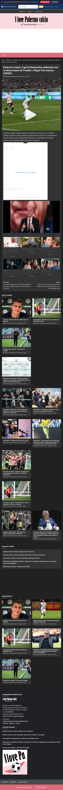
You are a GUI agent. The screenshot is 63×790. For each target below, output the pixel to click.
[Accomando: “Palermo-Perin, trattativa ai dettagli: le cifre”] (46, 308)
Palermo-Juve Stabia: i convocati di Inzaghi (14, 350)
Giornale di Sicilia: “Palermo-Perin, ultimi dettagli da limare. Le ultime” (16, 503)
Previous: (17, 285)
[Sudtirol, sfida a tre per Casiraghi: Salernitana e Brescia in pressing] (46, 609)
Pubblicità (30, 11)
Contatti (5, 723)
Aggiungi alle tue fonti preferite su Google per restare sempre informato (31, 2)
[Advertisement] (31, 40)
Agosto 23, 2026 (22, 323)
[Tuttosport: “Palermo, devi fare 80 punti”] (16, 428)
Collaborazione (39, 11)
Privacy (17, 723)
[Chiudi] (61, 2)
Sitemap (11, 723)
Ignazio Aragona (18, 716)
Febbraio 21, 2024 (25, 76)
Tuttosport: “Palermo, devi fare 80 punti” (16, 440)
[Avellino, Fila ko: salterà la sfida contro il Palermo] (16, 308)
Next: (48, 285)
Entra (41, 6)
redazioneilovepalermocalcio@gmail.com (15, 721)
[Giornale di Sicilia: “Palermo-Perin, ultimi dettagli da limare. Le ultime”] (16, 491)
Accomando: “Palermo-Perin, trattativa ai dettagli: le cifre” (46, 320)
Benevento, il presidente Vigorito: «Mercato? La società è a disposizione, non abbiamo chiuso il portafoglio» (30, 562)
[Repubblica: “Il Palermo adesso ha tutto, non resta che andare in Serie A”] (46, 397)
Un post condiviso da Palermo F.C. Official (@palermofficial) (25, 197)
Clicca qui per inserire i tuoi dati (51, 6)
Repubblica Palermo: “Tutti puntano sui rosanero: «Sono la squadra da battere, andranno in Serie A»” (15, 411)
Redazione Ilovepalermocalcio (11, 76)
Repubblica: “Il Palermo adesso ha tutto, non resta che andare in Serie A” (45, 410)
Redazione (22, 11)
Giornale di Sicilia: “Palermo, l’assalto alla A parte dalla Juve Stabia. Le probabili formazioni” (16, 473)
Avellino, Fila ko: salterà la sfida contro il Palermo (15, 320)
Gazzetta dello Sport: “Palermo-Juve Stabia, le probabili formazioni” (14, 532)
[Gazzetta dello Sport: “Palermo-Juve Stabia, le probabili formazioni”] (16, 520)
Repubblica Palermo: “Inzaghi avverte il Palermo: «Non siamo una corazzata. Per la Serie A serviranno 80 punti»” (16, 380)
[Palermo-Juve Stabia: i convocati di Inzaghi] (16, 337)
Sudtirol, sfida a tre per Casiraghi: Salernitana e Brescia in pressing (24, 555)
